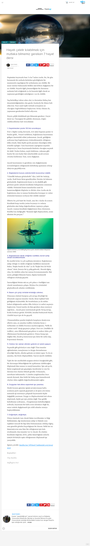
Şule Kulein (14, 64)
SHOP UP (71, 2)
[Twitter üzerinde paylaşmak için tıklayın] (32, 65)
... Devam (29, 522)
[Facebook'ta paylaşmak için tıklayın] (28, 65)
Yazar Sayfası (52, 528)
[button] (2, 2)
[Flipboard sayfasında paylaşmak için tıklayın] (44, 64)
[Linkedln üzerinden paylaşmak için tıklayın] (36, 65)
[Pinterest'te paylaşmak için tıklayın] (41, 65)
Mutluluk (12, 42)
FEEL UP (5, 42)
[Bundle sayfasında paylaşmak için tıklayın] (47, 65)
